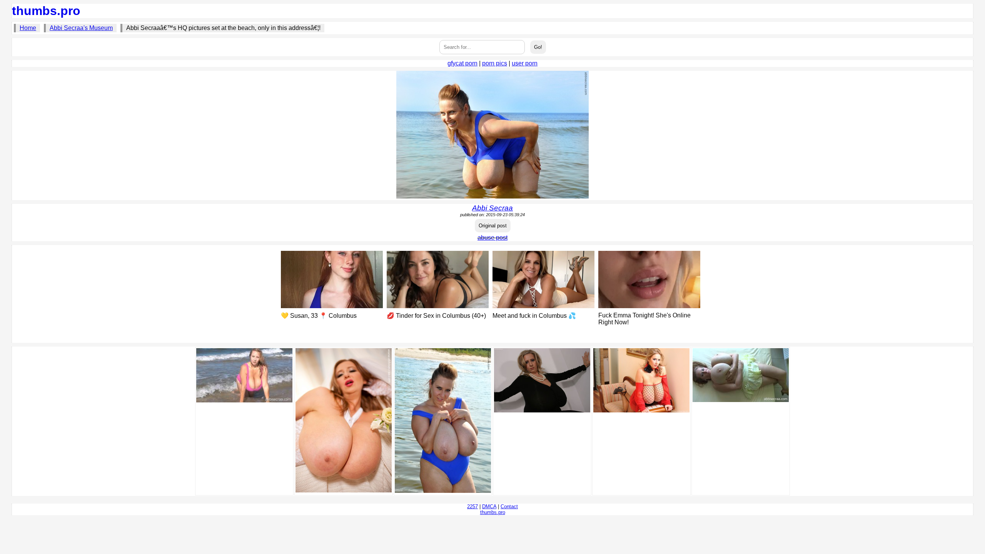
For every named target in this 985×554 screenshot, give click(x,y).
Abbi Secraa (492, 208)
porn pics (494, 63)
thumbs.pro (46, 11)
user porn (525, 63)
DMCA (489, 506)
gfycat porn (462, 63)
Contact (509, 506)
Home (28, 28)
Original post (493, 226)
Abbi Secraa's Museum (81, 28)
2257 (472, 506)
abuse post (492, 237)
